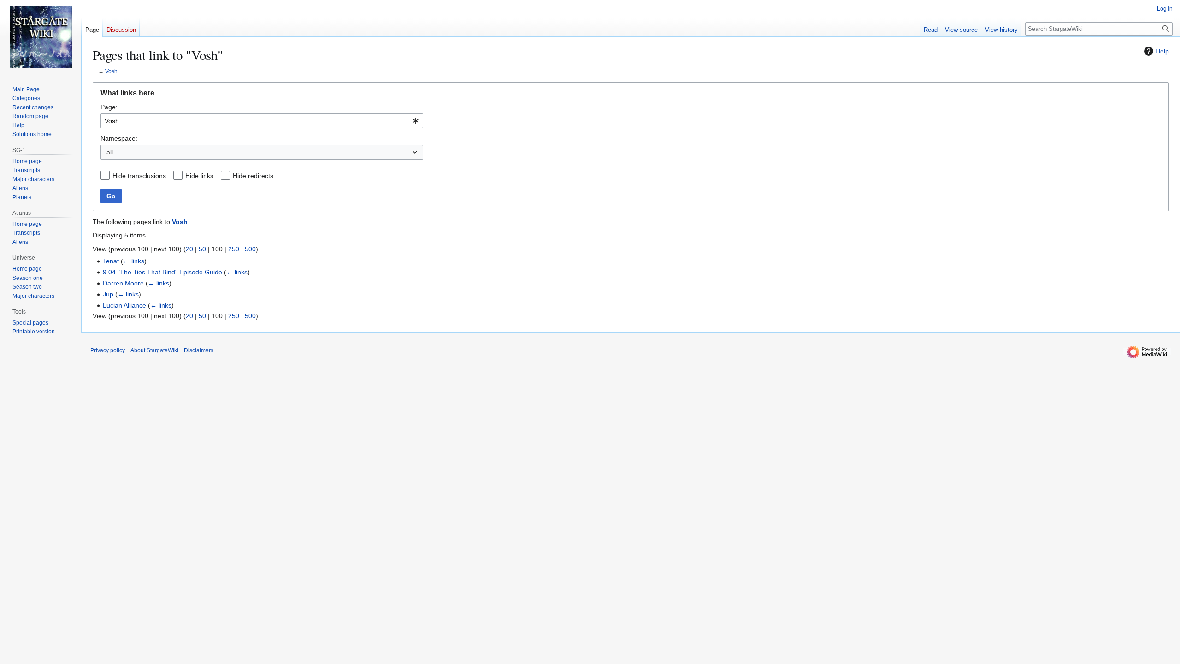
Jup (108, 294)
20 (189, 249)
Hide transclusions (139, 175)
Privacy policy (107, 350)
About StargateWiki (154, 350)
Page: (109, 107)
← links (133, 261)
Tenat (111, 261)
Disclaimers (198, 350)
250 (233, 249)
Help (1162, 51)
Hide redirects (253, 175)
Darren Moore (123, 283)
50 (202, 249)
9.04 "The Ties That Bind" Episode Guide (162, 272)
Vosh (111, 71)
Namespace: (118, 138)
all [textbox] (109, 152)
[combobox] (261, 120)
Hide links (199, 175)
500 (250, 249)
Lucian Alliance (124, 305)
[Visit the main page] (40, 37)
